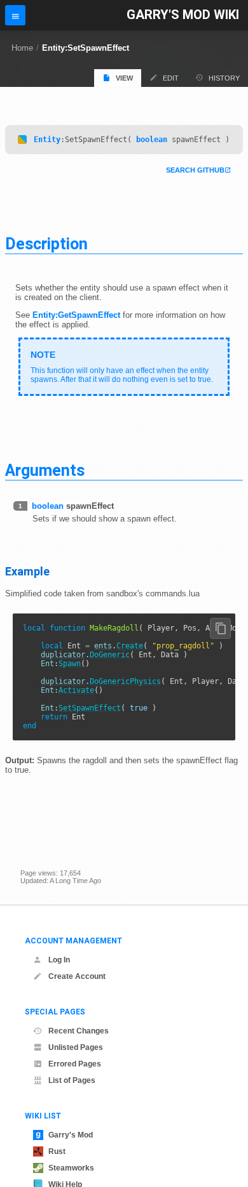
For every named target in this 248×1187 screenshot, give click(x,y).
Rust (56, 1151)
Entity (47, 139)
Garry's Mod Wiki (183, 15)
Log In (59, 959)
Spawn (70, 663)
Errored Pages (74, 1063)
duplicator (63, 654)
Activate (76, 690)
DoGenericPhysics (125, 681)
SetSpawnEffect (90, 708)
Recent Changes (78, 1030)
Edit (171, 78)
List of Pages (71, 1080)
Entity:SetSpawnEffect (85, 48)
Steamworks (71, 1168)
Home (22, 48)
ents (103, 645)
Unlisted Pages (75, 1047)
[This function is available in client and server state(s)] (22, 139)
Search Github (195, 170)
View (124, 78)
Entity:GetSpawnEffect (76, 315)
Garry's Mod (70, 1135)
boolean (151, 139)
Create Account (77, 976)
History (224, 78)
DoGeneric (110, 654)
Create (129, 645)
